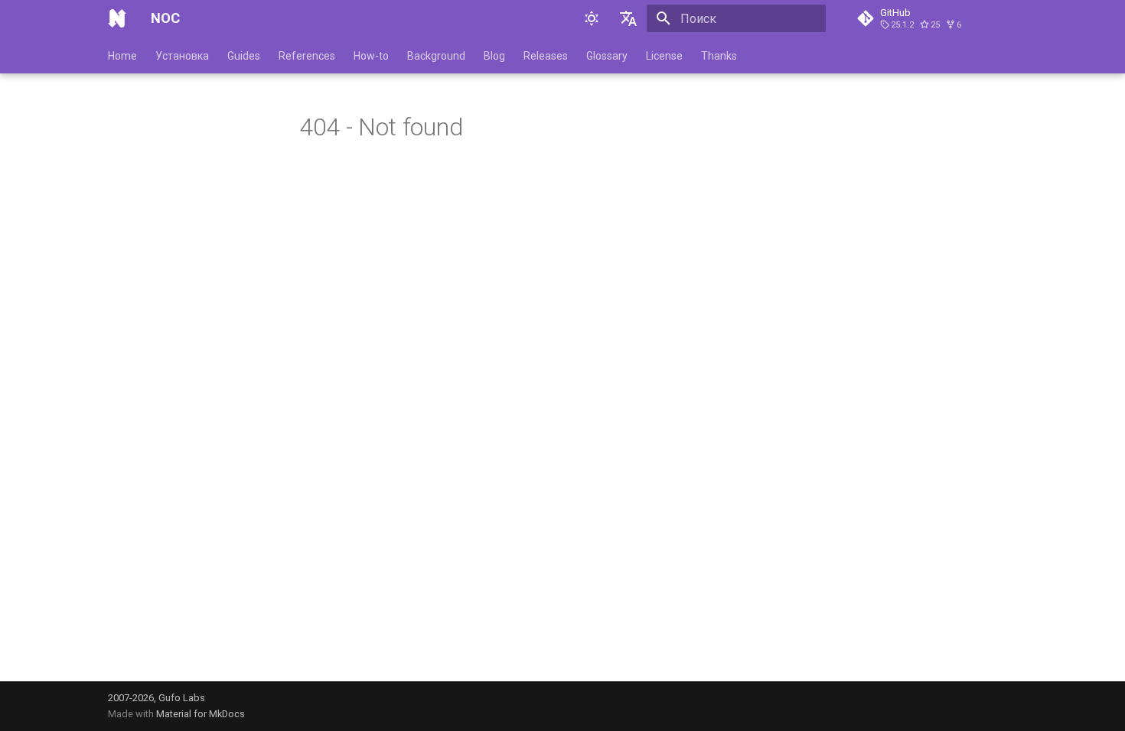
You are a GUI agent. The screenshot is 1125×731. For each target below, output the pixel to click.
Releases (545, 56)
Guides (243, 56)
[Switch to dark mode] (591, 18)
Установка (182, 56)
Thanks (719, 56)
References (307, 56)
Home (122, 56)
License (664, 56)
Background (436, 56)
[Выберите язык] (628, 18)
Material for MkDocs (200, 714)
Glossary (607, 56)
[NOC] (117, 18)
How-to (371, 56)
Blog (494, 56)
